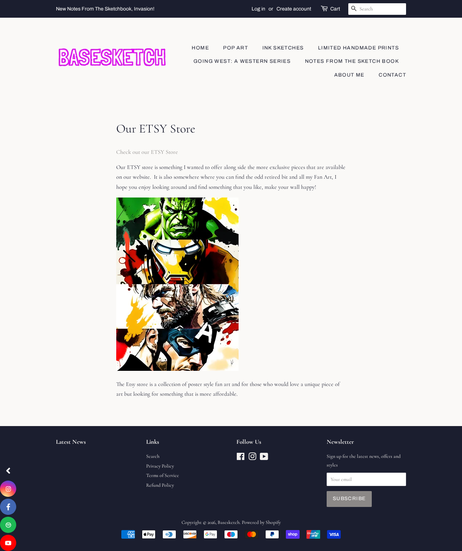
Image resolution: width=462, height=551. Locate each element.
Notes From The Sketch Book (352, 61)
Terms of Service (162, 475)
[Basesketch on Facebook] (240, 458)
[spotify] (8, 525)
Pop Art (235, 48)
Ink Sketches (283, 48)
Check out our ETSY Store (147, 152)
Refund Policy (160, 485)
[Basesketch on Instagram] (252, 458)
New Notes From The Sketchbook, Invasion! (105, 9)
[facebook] (8, 507)
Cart (335, 9)
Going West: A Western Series (242, 61)
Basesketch (229, 522)
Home (200, 48)
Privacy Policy (160, 466)
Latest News (71, 442)
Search (153, 456)
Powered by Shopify (261, 522)
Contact (392, 75)
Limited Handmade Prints (358, 48)
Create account (293, 9)
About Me (349, 75)
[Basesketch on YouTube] (264, 458)
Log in (258, 9)
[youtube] (8, 543)
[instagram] (8, 489)
